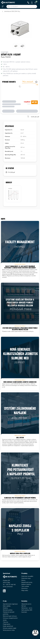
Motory (23, 580)
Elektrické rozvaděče (27, 576)
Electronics (24, 588)
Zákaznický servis (26, 604)
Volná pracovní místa (9, 630)
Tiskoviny (5, 622)
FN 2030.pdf (11, 172)
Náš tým (23, 606)
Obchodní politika (7, 610)
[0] (35, 2)
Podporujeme (6, 624)
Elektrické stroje (26, 578)
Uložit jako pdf (35, 116)
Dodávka (5, 608)
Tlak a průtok (25, 586)
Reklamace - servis (26, 608)
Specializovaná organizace (10, 604)
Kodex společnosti (8, 626)
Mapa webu (24, 590)
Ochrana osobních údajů (9, 628)
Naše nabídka (6, 606)
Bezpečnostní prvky (26, 582)
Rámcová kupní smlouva (10, 616)
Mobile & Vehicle (26, 584)
